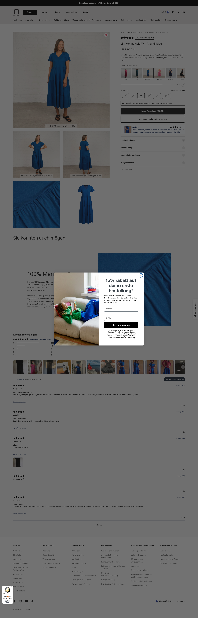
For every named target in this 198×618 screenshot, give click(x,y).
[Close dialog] (141, 275)
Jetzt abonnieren (121, 325)
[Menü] (11, 587)
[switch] (7, 601)
